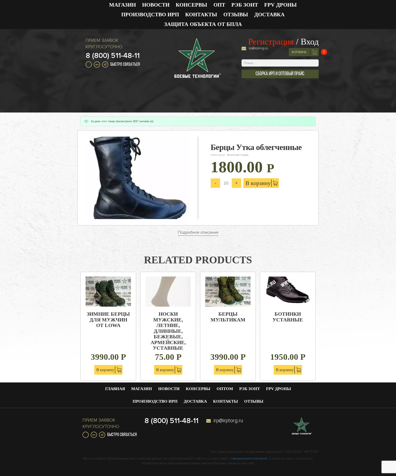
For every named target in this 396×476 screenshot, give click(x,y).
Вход (310, 41)
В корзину (258, 183)
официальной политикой (249, 458)
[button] (280, 74)
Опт (219, 5)
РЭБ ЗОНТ (244, 5)
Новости (156, 5)
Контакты (201, 15)
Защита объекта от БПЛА (203, 24)
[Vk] (89, 64)
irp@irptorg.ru (258, 48)
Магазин (122, 5)
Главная (115, 388)
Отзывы (235, 15)
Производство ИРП (150, 15)
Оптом (225, 388)
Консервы (191, 5)
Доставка (269, 15)
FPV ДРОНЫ (280, 5)
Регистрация (271, 41)
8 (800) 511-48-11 (113, 55)
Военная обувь (238, 155)
